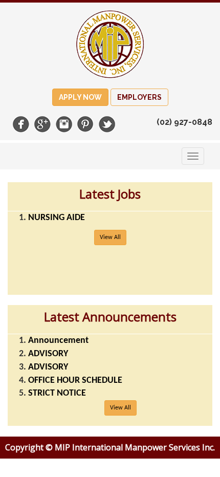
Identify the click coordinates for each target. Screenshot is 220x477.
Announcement (58, 340)
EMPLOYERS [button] (139, 97)
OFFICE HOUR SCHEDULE (75, 380)
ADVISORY (48, 354)
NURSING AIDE (56, 218)
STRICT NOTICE (57, 393)
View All (110, 237)
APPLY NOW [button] (80, 97)
